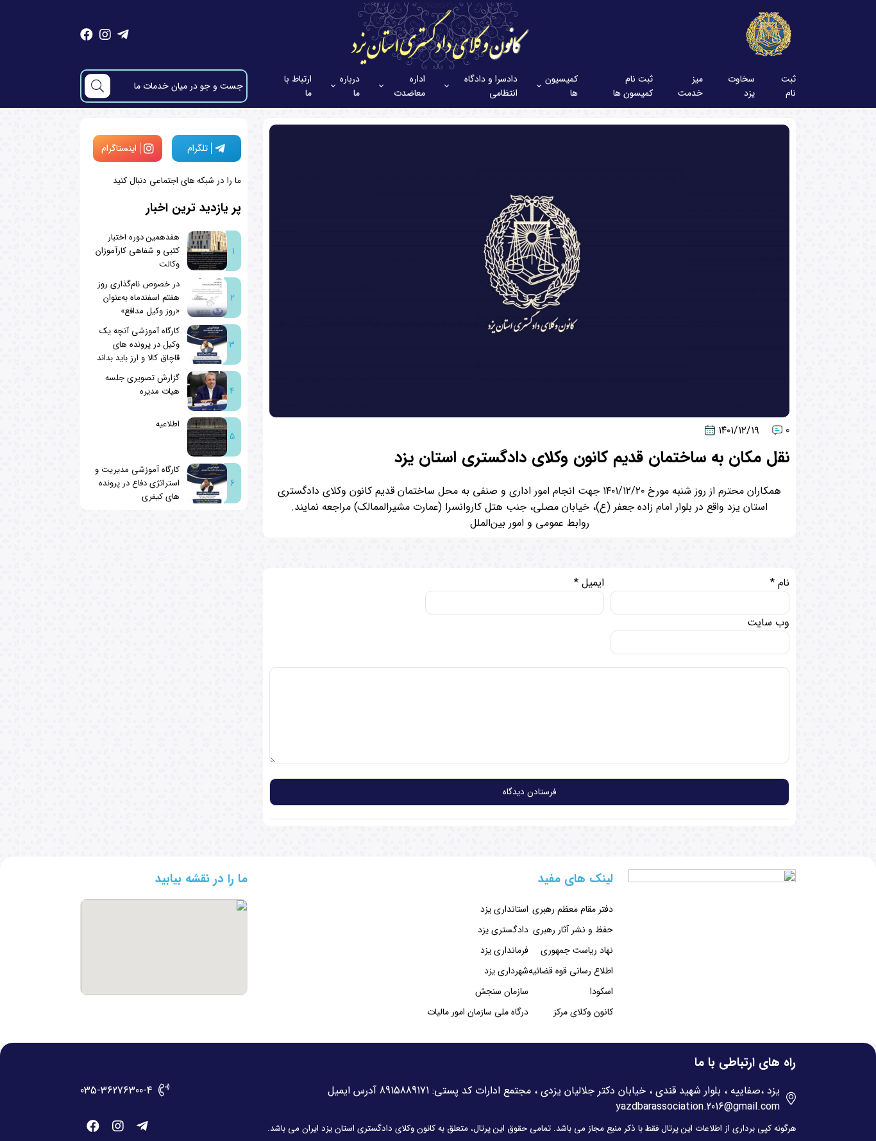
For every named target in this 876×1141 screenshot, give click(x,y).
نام (779, 583)
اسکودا (601, 991)
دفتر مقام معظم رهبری (572, 909)
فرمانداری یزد (504, 950)
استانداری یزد (504, 909)
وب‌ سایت (768, 622)
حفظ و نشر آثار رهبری (573, 930)
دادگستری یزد (503, 930)
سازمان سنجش (501, 991)
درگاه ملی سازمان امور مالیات (477, 1012)
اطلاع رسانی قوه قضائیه (570, 971)
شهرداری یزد (506, 971)
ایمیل (589, 583)
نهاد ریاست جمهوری (577, 950)
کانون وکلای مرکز (583, 1012)
